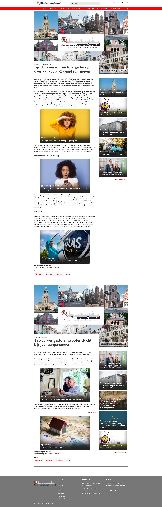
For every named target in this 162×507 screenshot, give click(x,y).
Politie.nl (93, 413)
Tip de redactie (86, 491)
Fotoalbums (61, 491)
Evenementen (62, 488)
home (45, 8)
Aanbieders (61, 493)
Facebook (40, 274)
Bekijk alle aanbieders (120, 179)
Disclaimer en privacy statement (91, 493)
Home (60, 483)
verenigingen (115, 8)
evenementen (77, 8)
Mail (68, 274)
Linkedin (60, 274)
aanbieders (90, 8)
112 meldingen (64, 8)
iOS (51, 267)
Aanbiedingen (62, 496)
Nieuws (60, 486)
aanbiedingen (102, 8)
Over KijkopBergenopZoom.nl (91, 483)
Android (56, 267)
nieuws (53, 8)
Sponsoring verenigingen (89, 488)
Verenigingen (62, 498)
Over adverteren (87, 486)
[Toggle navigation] (127, 8)
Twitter (50, 274)
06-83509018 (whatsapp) (115, 483)
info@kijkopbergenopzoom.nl (116, 486)
